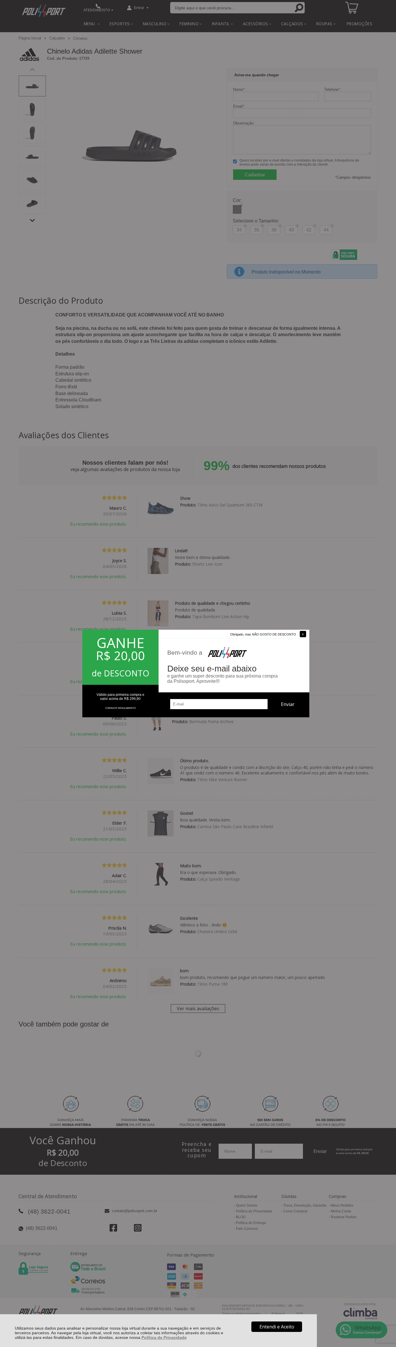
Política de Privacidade (164, 1337)
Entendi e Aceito (276, 1327)
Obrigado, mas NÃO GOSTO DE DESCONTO (263, 634)
